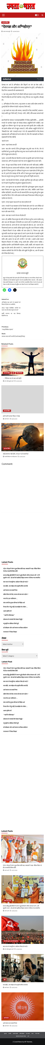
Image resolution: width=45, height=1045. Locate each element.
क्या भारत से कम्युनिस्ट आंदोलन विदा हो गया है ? (15, 582)
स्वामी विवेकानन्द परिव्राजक (11, 457)
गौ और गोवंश (37, 1033)
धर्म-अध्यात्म (28, 1033)
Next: (13, 335)
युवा (13, 373)
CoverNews (18, 1042)
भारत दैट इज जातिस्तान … (10, 598)
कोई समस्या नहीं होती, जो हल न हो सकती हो (15, 454)
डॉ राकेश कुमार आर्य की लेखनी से (11, 941)
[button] (3, 15)
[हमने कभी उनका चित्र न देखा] (22, 399)
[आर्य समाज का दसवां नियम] (22, 1006)
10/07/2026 (14, 870)
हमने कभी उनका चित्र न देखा (11, 416)
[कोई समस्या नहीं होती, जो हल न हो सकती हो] (22, 437)
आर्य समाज (6, 1018)
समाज (32, 1033)
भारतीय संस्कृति (15, 1033)
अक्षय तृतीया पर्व (7, 611)
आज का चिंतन (5, 22)
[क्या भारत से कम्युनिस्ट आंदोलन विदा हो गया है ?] (22, 930)
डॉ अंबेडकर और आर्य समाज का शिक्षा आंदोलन (15, 628)
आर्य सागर (7, 419)
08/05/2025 (14, 419)
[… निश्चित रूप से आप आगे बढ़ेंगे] (22, 362)
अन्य (28, 1036)
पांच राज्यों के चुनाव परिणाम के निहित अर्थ (14, 602)
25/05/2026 (14, 1026)
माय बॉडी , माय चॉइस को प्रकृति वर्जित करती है (15, 586)
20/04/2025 (22, 457)
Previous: (7, 328)
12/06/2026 (19, 949)
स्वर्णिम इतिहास (22, 1033)
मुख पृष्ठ (5, 1033)
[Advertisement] (22, 536)
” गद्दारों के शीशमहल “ (9, 615)
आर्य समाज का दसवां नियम (10, 590)
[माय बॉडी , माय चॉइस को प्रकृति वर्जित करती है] (22, 968)
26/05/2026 (14, 987)
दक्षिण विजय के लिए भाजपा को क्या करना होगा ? (15, 594)
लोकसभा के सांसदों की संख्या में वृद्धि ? (13, 619)
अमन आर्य (7, 870)
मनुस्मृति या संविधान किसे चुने (11, 623)
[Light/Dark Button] (37, 15)
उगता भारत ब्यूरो (6, 31)
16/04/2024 (16, 31)
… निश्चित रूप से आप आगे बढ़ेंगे (12, 378)
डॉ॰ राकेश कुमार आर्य (9, 381)
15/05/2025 (19, 381)
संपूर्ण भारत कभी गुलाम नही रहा (21, 1036)
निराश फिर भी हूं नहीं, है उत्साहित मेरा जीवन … (15, 607)
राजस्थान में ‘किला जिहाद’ (10, 632)
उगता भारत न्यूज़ (7, 860)
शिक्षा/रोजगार (19, 373)
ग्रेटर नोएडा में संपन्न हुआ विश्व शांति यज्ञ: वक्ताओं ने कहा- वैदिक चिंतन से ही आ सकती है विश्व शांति (22, 570)
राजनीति (22, 941)
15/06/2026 (14, 911)
